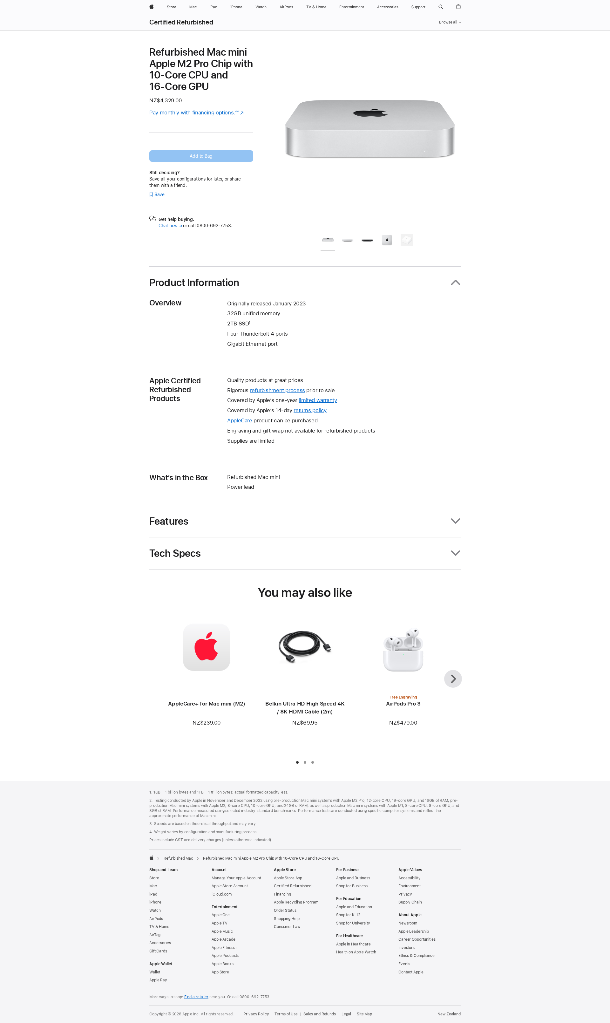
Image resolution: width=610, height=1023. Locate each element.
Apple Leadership (413, 931)
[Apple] (151, 858)
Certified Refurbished (181, 22)
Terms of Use (286, 1014)
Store (154, 878)
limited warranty (318, 400)
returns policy (310, 410)
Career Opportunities (417, 939)
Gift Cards (158, 951)
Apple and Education (354, 907)
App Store (220, 972)
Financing (282, 894)
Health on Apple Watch (356, 952)
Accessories (160, 943)
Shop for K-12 (348, 915)
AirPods (156, 919)
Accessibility (409, 878)
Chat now (170, 225)
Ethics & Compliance (416, 955)
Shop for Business (352, 886)
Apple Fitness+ (224, 947)
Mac (153, 886)
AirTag (154, 935)
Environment (409, 886)
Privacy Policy (256, 1014)
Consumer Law (287, 926)
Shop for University (353, 923)
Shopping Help (286, 919)
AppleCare (239, 420)
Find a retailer (196, 997)
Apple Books (223, 964)
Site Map (364, 1014)
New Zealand (449, 1014)
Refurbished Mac (178, 858)
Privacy (405, 894)
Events (404, 964)
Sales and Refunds (319, 1014)
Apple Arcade (223, 939)
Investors (406, 947)
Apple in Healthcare (353, 944)
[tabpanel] (370, 137)
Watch (154, 910)
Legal (346, 1014)
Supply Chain (410, 902)
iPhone (155, 902)
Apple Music (222, 931)
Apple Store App (288, 878)
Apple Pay (158, 980)
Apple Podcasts (225, 955)
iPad (153, 894)
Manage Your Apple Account (236, 878)
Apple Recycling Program (296, 902)
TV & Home (159, 926)
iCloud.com (222, 894)
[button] (441, 7)
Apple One (221, 915)
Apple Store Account (230, 886)
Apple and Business (353, 878)
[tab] (328, 241)
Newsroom (407, 923)
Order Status (285, 910)
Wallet (154, 972)
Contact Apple (410, 972)
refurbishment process (277, 390)
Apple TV (219, 923)
